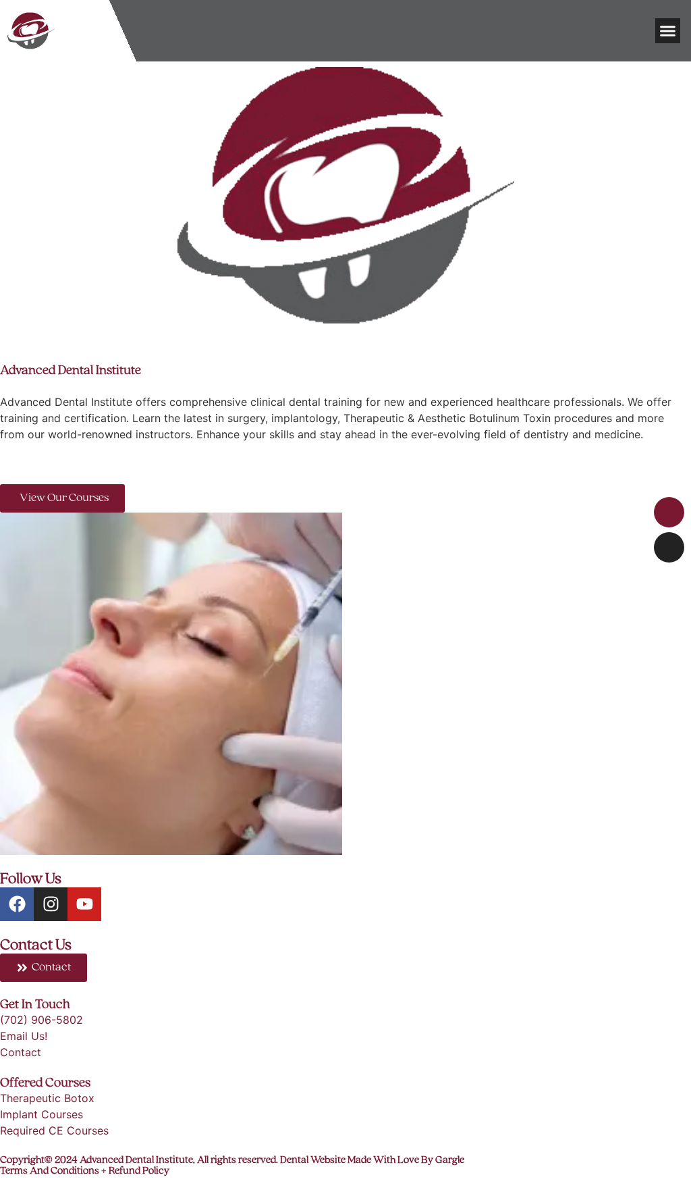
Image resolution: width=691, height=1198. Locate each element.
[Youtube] (84, 904)
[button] (668, 31)
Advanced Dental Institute (70, 370)
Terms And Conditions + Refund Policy (84, 1171)
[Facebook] (17, 904)
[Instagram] (50, 904)
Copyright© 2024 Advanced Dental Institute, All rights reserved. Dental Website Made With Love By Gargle (232, 1160)
